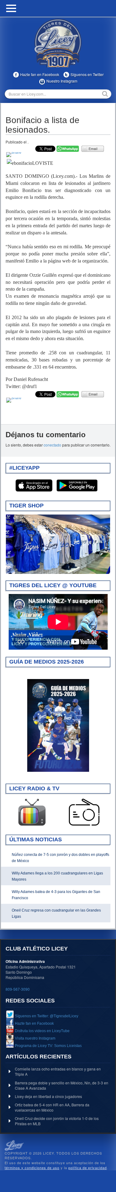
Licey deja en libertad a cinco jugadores (48, 1096)
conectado (52, 444)
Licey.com (58, 43)
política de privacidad (87, 1167)
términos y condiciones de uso (32, 1167)
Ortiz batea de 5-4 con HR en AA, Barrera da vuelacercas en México (52, 1107)
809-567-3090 (18, 989)
